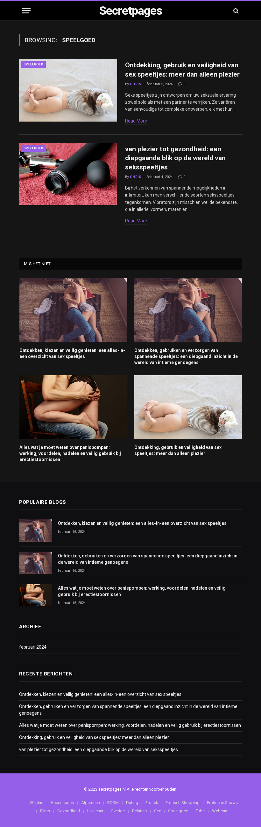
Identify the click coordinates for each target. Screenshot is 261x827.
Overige (118, 810)
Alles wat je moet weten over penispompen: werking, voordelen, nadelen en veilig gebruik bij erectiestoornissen (70, 453)
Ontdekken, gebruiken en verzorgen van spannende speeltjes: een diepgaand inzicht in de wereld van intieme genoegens (186, 356)
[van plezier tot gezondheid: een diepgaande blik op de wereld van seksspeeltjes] (68, 174)
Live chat (95, 810)
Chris (135, 84)
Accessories (62, 802)
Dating (132, 802)
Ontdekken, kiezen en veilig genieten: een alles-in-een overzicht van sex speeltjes (72, 353)
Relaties (139, 810)
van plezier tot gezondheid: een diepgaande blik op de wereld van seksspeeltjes (175, 158)
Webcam (220, 810)
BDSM (113, 802)
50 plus (36, 802)
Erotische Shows (222, 802)
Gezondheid (68, 810)
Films (45, 810)
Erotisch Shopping (183, 802)
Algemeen (90, 802)
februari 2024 (32, 647)
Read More (136, 120)
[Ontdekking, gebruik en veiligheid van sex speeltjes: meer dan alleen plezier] (68, 90)
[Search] (235, 11)
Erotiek (151, 802)
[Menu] (26, 11)
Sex (157, 810)
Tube (200, 810)
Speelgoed (33, 64)
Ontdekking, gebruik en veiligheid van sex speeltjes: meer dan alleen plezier (182, 69)
